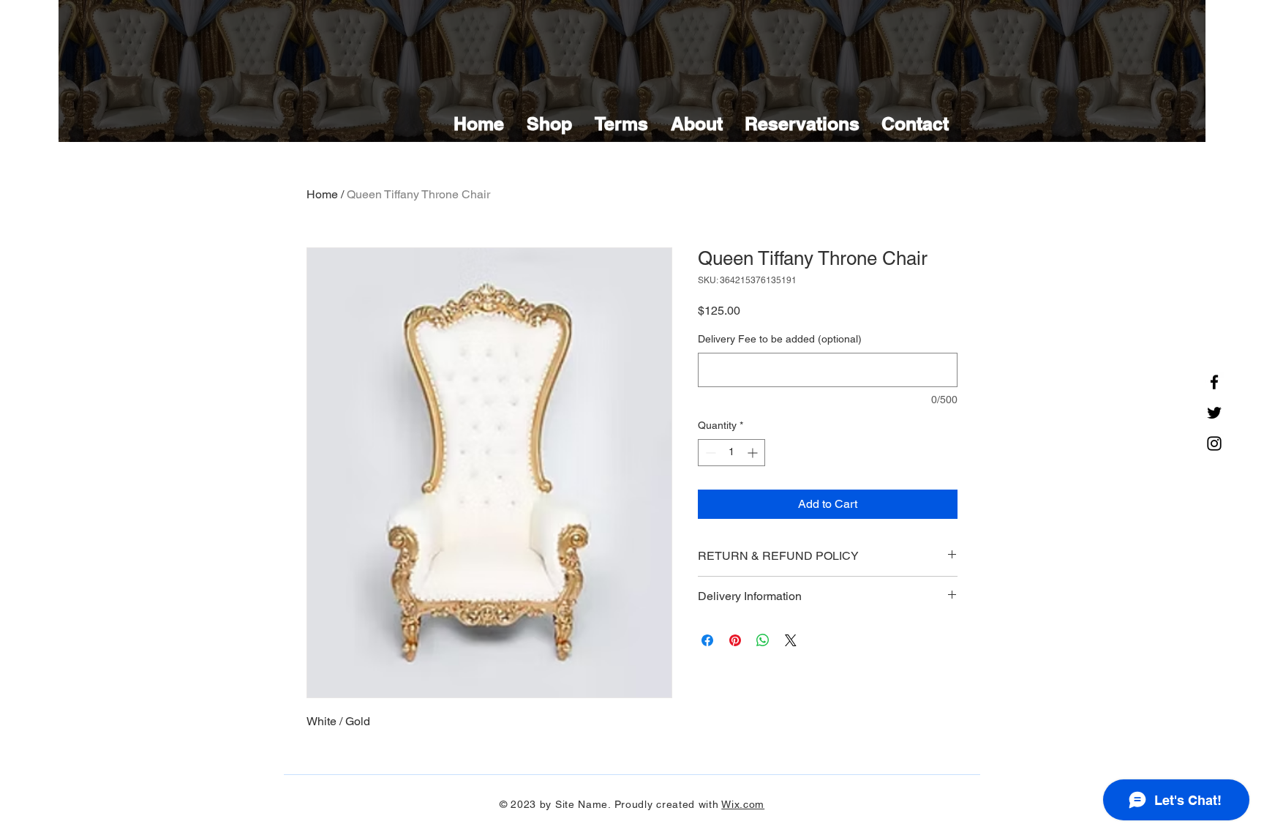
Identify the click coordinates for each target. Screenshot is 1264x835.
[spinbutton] (731, 452)
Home (322, 194)
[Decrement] (709, 452)
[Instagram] (1214, 443)
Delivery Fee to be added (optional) (780, 339)
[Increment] (754, 452)
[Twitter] (1214, 412)
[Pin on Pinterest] (735, 640)
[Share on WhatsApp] (763, 640)
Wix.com (742, 804)
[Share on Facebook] (707, 640)
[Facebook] (1214, 382)
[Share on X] (791, 640)
